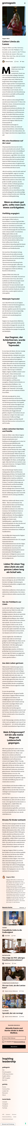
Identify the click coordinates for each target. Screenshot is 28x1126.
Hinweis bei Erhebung (8, 1124)
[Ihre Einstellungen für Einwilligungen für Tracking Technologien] (25, 1123)
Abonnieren (14, 1046)
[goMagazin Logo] (9, 3)
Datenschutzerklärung (19, 1041)
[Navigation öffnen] (24, 3)
